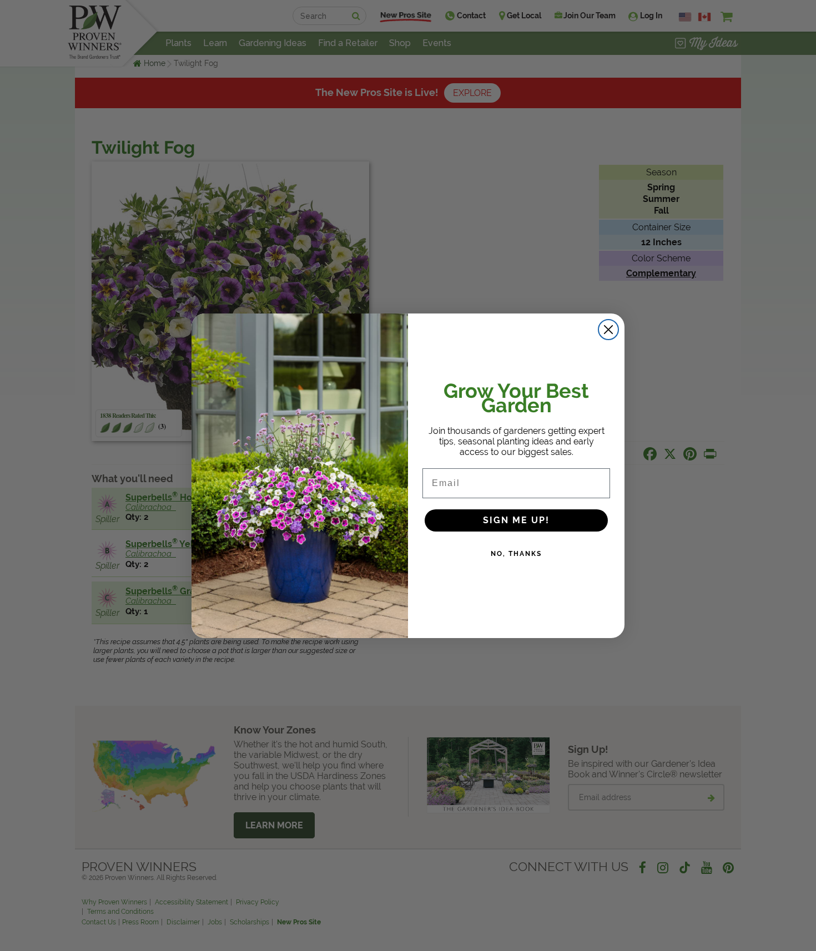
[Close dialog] (608, 329)
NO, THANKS (516, 554)
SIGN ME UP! (516, 520)
